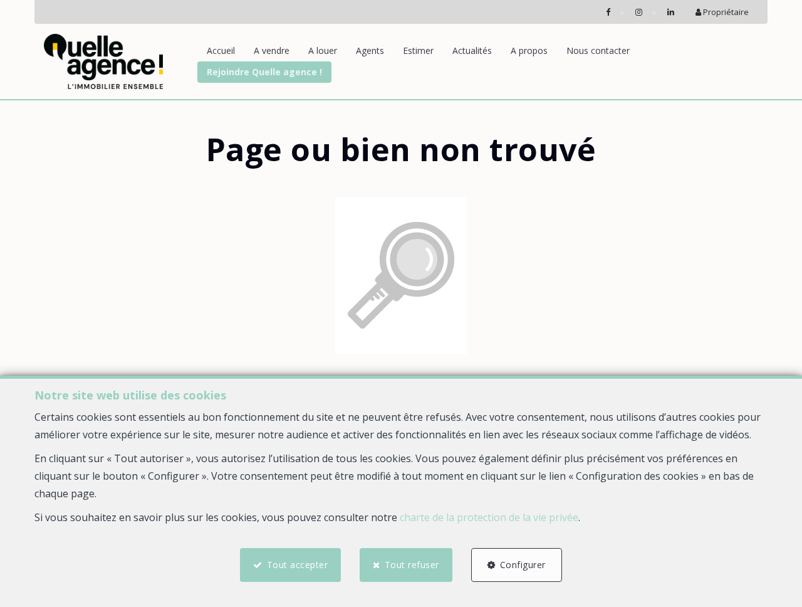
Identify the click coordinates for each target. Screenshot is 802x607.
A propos (529, 50)
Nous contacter (598, 50)
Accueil (221, 50)
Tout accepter (297, 565)
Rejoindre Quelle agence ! (264, 72)
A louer (322, 50)
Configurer (523, 565)
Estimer (418, 50)
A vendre (271, 50)
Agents (370, 50)
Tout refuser (412, 565)
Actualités (472, 50)
